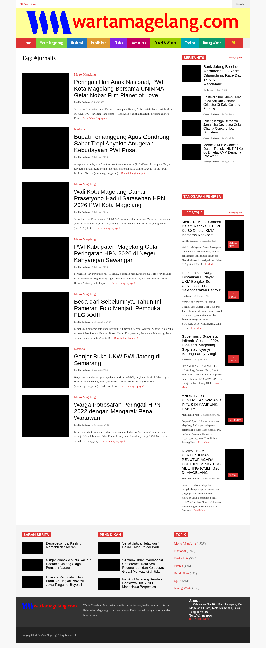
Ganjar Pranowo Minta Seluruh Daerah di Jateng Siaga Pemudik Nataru (68, 563)
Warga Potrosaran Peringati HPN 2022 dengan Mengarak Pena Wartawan (117, 411)
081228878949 (199, 619)
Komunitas (138, 42)
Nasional (77, 42)
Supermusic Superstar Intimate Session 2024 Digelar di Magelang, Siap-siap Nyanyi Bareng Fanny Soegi (200, 345)
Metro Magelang (51, 42)
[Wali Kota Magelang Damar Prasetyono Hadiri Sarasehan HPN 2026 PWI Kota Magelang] (45, 203)
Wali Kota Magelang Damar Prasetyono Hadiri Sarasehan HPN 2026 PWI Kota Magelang (119, 198)
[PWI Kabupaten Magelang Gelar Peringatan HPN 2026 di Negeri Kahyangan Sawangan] (45, 258)
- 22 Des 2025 (227, 137)
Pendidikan (98, 42)
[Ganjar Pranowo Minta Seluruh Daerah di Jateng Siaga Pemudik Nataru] (32, 565)
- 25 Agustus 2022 (99, 370)
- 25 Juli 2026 (97, 102)
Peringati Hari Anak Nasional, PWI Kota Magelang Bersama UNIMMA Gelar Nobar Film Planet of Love (119, 88)
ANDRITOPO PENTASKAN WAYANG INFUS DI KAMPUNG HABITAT (201, 402)
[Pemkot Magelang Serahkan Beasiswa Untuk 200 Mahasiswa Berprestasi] (109, 584)
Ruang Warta (212, 42)
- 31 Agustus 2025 (208, 241)
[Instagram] (220, 4)
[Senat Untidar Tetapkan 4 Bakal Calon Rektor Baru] (109, 548)
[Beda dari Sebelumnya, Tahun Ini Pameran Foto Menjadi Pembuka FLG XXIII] (45, 312)
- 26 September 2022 (210, 414)
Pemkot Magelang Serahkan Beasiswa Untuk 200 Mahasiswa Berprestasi (143, 583)
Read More (211, 264)
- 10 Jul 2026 (220, 90)
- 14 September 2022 (210, 478)
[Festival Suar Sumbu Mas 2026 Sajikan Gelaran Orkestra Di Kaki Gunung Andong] (191, 104)
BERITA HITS (193, 57)
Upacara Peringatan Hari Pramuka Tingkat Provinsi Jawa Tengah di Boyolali (65, 581)
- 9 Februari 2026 (99, 157)
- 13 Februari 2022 (100, 425)
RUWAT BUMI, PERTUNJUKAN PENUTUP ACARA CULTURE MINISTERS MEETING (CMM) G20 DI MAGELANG (201, 462)
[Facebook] (213, 4)
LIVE (233, 42)
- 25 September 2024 (101, 322)
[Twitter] (227, 4)
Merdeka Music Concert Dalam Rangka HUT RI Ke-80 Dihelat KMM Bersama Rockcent (223, 150)
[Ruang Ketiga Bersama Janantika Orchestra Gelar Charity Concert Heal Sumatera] (191, 128)
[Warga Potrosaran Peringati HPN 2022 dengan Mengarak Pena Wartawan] (45, 416)
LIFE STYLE (193, 213)
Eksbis (119, 42)
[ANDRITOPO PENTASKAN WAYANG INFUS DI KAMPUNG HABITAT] (234, 409)
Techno (190, 42)
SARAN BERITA (36, 534)
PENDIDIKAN (110, 534)
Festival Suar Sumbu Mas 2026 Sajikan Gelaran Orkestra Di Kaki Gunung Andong (222, 102)
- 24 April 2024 (199, 359)
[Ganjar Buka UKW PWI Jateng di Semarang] (45, 367)
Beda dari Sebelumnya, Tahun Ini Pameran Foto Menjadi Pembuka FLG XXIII (117, 308)
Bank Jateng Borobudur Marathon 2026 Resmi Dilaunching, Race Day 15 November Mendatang (223, 75)
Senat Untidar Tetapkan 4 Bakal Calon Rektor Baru (141, 545)
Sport (33, 4)
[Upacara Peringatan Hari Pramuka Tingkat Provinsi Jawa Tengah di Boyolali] (32, 582)
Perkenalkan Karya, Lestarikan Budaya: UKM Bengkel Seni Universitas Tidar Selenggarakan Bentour (201, 281)
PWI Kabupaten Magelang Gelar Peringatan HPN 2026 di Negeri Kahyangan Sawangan (116, 253)
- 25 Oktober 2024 (201, 296)
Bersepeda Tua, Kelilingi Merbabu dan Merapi (64, 545)
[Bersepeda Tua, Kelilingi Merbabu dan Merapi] (32, 548)
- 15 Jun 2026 (227, 114)
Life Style (24, 4)
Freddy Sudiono (82, 102)
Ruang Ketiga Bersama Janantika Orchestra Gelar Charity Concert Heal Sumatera (222, 126)
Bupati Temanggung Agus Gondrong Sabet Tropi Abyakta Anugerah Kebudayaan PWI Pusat (121, 143)
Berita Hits (181, 558)
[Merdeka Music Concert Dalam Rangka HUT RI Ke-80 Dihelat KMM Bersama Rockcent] (191, 152)
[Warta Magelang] (132, 28)
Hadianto (208, 90)
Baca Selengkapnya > (95, 118)
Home (27, 42)
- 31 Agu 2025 (227, 161)
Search (240, 4)
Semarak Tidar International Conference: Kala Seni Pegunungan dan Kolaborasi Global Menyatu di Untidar (143, 565)
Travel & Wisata (165, 42)
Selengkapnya (236, 57)
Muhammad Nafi (190, 414)
